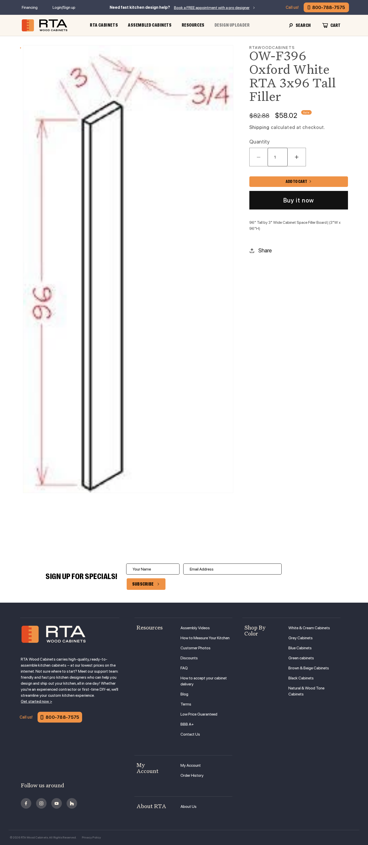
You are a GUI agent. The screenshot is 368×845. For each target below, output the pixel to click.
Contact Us (190, 734)
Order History (192, 775)
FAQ (184, 668)
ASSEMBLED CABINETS (149, 25)
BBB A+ (187, 724)
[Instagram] (41, 803)
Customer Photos (195, 648)
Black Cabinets (301, 678)
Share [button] (265, 250)
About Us (188, 806)
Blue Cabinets (300, 648)
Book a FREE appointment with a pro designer (212, 7)
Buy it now (298, 200)
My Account (190, 765)
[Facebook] (26, 803)
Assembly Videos (195, 627)
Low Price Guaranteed (198, 714)
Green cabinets (301, 658)
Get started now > (36, 701)
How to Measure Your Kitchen (205, 638)
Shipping (259, 127)
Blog (184, 694)
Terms (185, 704)
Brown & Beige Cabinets (308, 668)
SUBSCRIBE (143, 584)
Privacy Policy (91, 837)
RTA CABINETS (104, 25)
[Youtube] (56, 803)
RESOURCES (193, 25)
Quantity (259, 141)
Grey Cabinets (300, 638)
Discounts (189, 658)
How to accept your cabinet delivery (203, 681)
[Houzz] (72, 803)
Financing (30, 7)
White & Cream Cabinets (309, 627)
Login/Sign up (64, 7)
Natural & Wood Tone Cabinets (306, 691)
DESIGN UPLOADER (232, 25)
